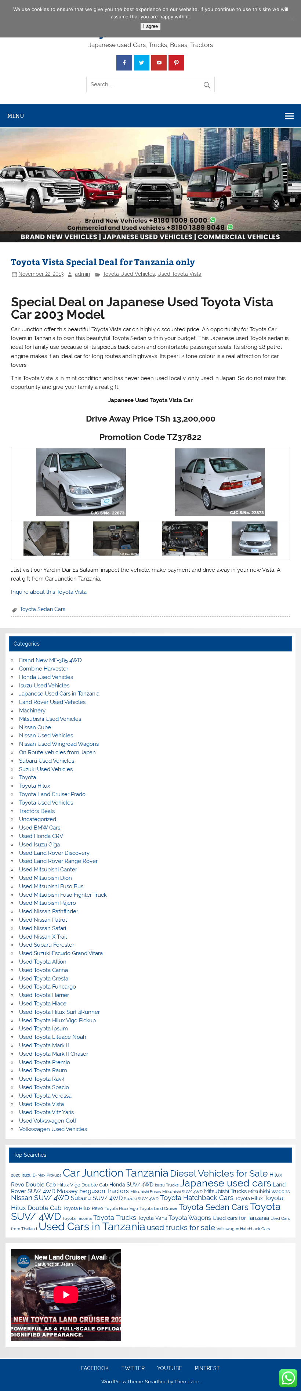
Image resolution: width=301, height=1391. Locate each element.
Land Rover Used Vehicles (52, 702)
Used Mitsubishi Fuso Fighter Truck (63, 895)
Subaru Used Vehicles (46, 761)
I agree (150, 26)
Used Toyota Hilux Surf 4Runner (59, 1012)
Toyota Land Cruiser (158, 1208)
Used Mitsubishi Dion (45, 878)
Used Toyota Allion (42, 961)
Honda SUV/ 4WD (131, 1185)
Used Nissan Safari (42, 928)
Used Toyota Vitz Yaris (46, 1112)
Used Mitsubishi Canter (48, 869)
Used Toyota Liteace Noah (52, 1037)
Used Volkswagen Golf (47, 1120)
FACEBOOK (95, 1368)
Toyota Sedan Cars (42, 609)
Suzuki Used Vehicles (46, 769)
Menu (15, 115)
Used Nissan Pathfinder (48, 911)
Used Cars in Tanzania (92, 1226)
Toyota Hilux (34, 786)
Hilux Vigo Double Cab (82, 1185)
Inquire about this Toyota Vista (49, 592)
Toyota (27, 777)
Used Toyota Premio (44, 1062)
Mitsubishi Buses (145, 1191)
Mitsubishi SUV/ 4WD (182, 1191)
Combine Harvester (43, 668)
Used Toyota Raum (43, 1070)
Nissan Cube (35, 727)
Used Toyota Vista (179, 274)
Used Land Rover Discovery (54, 853)
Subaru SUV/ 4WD (97, 1198)
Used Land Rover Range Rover (58, 861)
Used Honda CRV (41, 836)
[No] (291, 18)
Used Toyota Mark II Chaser (53, 1054)
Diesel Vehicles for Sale (219, 1173)
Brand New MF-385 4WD (50, 660)
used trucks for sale (181, 1227)
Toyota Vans (152, 1218)
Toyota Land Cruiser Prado (52, 794)
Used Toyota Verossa (45, 1095)
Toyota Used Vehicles (129, 274)
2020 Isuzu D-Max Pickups (36, 1175)
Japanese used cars (225, 1183)
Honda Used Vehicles (46, 677)
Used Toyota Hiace (42, 1003)
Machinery (32, 710)
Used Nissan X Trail (43, 936)
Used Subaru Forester (46, 945)
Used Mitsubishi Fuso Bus (51, 886)
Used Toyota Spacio (44, 1087)
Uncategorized (37, 819)
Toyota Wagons (189, 1217)
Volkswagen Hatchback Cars (243, 1228)
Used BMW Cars (39, 827)
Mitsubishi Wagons (269, 1191)
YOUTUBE (169, 1368)
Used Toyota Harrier (44, 995)
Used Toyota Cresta (43, 978)
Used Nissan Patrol (43, 920)
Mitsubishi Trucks (225, 1191)
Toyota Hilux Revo (83, 1208)
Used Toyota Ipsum (43, 1028)
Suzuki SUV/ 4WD (141, 1198)
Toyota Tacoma (77, 1218)
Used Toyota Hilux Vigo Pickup (57, 1020)
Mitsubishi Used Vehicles (50, 719)
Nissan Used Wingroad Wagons (59, 744)
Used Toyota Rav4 (42, 1079)
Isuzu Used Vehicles (44, 685)
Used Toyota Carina (43, 970)
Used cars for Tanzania (241, 1218)
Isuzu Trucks (166, 1185)
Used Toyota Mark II (44, 1045)
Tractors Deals (37, 811)
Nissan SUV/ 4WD (40, 1197)
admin (82, 274)
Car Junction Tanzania (115, 1172)
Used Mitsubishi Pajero (47, 903)
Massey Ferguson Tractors (93, 1191)
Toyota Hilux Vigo (121, 1208)
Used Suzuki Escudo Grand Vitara (61, 953)
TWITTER (133, 1368)
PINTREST (207, 1368)
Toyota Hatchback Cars (196, 1197)
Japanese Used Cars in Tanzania (59, 693)
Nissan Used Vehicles (46, 735)
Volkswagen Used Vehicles (53, 1129)
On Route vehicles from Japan (57, 752)
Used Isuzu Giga (39, 844)
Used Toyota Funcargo (47, 986)
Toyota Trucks (114, 1217)
